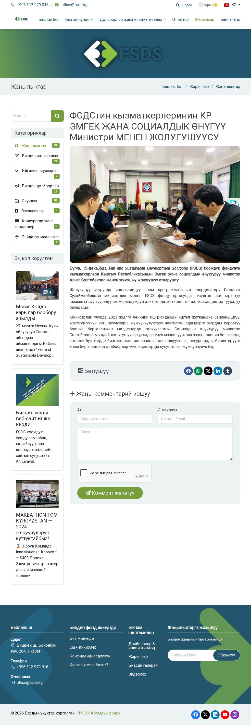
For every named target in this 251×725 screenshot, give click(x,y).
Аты (81, 410)
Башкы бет (48, 19)
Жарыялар (204, 19)
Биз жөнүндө (77, 19)
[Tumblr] (227, 371)
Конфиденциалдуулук (90, 656)
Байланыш (230, 19)
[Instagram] (234, 714)
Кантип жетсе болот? (89, 665)
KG (233, 4)
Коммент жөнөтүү (112, 493)
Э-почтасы (167, 410)
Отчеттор (180, 19)
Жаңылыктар (227, 86)
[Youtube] (225, 714)
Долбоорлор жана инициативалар (131, 19)
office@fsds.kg (75, 4)
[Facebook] (188, 371)
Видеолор (137, 674)
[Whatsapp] (198, 371)
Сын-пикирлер (83, 647)
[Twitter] (208, 371)
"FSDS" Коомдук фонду (99, 713)
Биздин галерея (143, 665)
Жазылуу (226, 655)
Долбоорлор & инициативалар (142, 646)
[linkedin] (217, 371)
